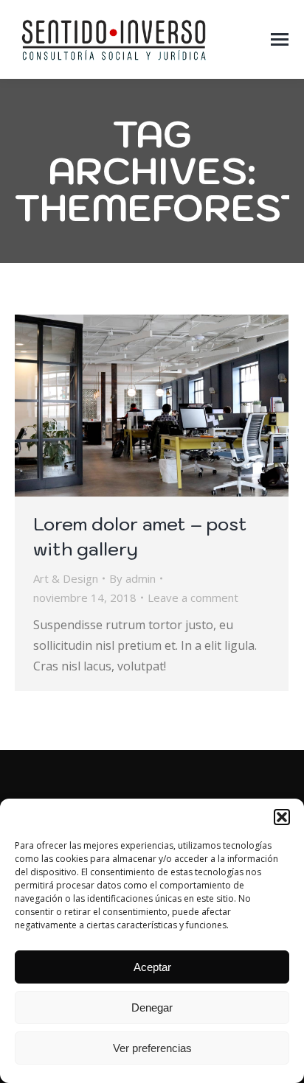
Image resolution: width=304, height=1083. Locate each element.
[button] (281, 817)
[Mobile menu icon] (279, 39)
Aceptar (152, 967)
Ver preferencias (152, 1048)
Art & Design (65, 578)
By (132, 578)
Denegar (152, 1007)
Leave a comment (193, 597)
